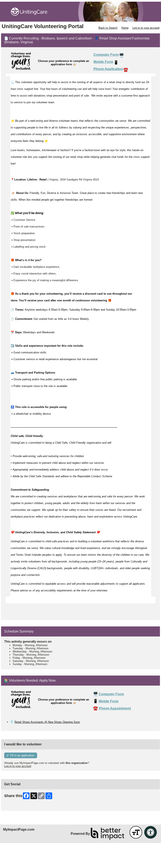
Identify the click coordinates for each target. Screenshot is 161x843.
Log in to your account (146, 27)
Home (125, 27)
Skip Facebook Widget (18, 806)
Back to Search (108, 27)
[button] (136, 832)
